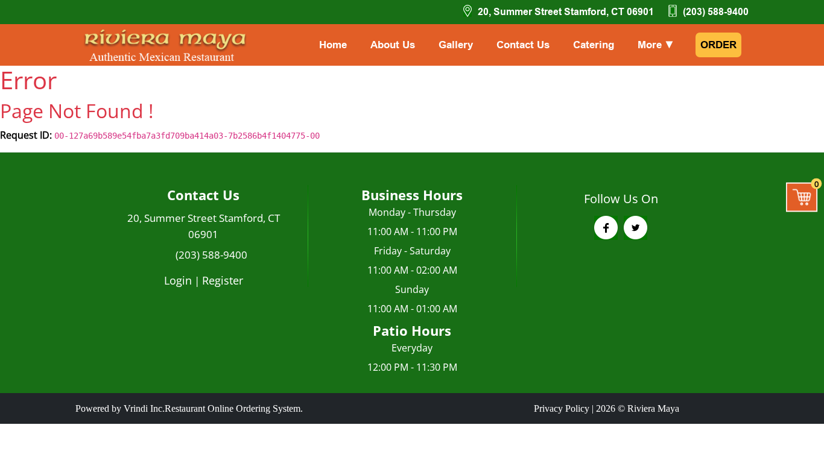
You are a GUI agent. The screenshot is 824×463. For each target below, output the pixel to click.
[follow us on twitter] (635, 228)
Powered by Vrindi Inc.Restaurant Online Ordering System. (189, 408)
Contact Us (523, 45)
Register (222, 280)
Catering (593, 45)
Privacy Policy (561, 408)
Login (178, 280)
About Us (392, 45)
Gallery (456, 45)
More (656, 45)
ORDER (718, 45)
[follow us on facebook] (606, 228)
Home (333, 45)
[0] (802, 196)
